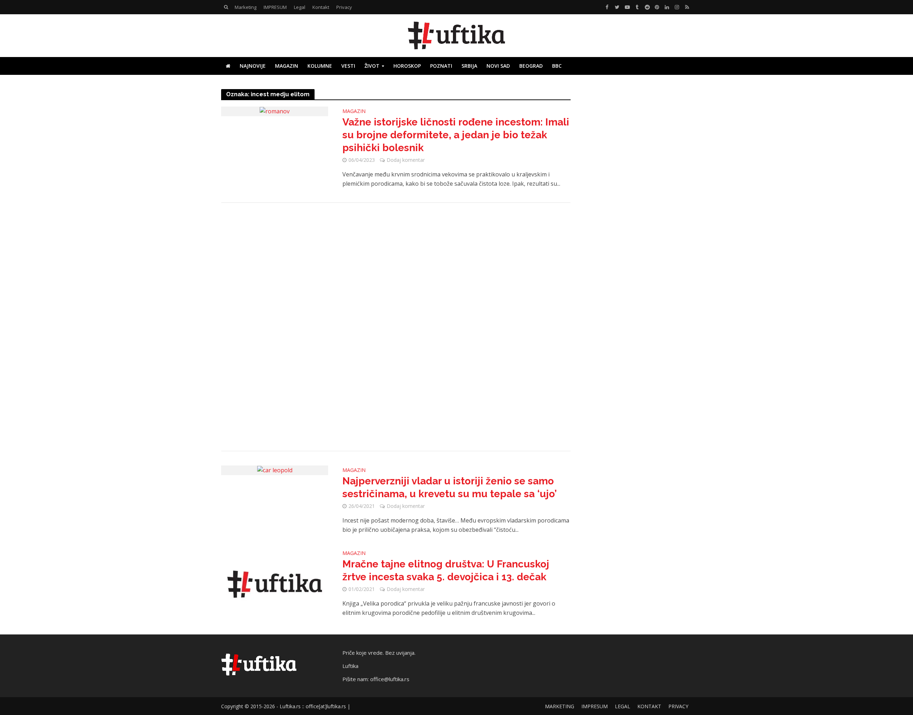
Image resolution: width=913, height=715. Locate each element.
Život (371, 65)
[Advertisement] (396, 326)
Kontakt (320, 7)
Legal (299, 7)
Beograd (531, 65)
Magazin (286, 65)
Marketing (245, 7)
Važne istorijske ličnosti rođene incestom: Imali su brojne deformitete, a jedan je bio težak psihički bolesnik (455, 135)
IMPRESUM (275, 7)
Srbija (469, 65)
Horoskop (407, 65)
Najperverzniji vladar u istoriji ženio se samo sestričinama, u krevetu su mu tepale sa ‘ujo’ (449, 487)
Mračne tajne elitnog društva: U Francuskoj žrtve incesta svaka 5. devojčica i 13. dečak (445, 570)
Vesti (348, 65)
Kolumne (319, 65)
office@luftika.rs (389, 679)
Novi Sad (498, 65)
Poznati (441, 65)
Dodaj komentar (406, 159)
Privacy (344, 7)
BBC (557, 65)
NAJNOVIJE (253, 65)
